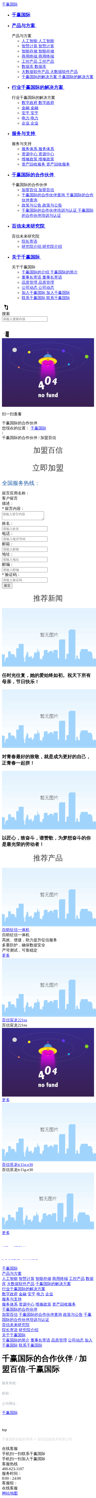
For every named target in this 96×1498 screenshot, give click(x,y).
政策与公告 (73, 1314)
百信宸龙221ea (14, 1020)
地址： (8, 554)
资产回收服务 (64, 1304)
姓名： (8, 523)
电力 (40, 1294)
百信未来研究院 (29, 226)
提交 (7, 585)
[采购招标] (5, 336)
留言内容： (13, 508)
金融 (23, 1294)
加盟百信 (10, 1314)
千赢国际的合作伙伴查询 (40, 1314)
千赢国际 (10, 4)
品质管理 (59, 1340)
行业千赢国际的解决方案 (38, 87)
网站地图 (10, 1493)
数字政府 (10, 1294)
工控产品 (77, 1279)
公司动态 (76, 1340)
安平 (31, 1294)
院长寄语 (10, 1330)
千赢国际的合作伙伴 (33, 174)
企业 (49, 1294)
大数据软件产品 (20, 1284)
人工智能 (10, 1279)
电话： (8, 534)
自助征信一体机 (16, 930)
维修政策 (43, 1304)
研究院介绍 (28, 1330)
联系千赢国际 (30, 1345)
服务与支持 (24, 133)
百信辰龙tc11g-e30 (17, 1165)
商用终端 (60, 1279)
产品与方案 (24, 25)
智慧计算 (26, 1279)
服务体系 (10, 1304)
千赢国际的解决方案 (53, 1284)
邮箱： (8, 544)
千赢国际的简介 (16, 1340)
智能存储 (43, 1279)
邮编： (8, 564)
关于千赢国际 (26, 257)
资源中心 (26, 1304)
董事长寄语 (40, 1340)
